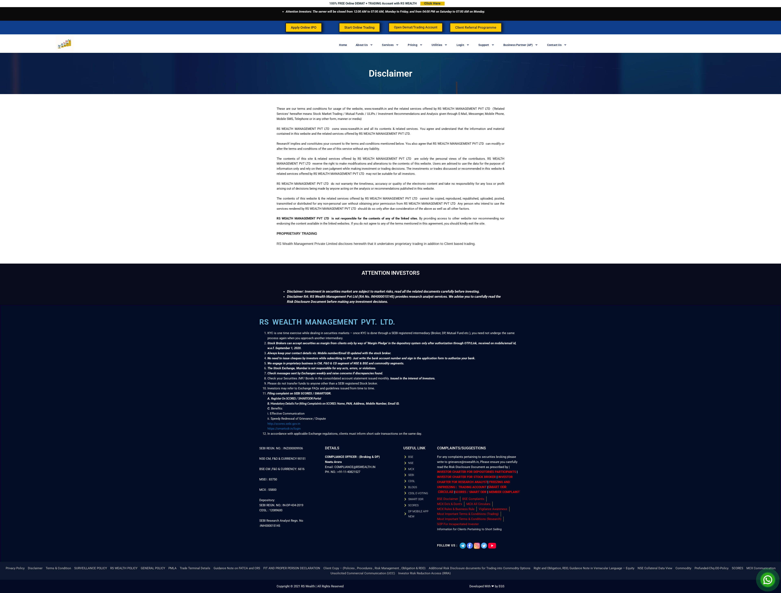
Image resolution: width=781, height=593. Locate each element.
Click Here (432, 3)
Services (388, 45)
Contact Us (554, 45)
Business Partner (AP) (518, 45)
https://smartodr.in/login (284, 428)
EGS (501, 586)
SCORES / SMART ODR (470, 492)
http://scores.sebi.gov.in (283, 424)
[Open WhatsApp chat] (768, 580)
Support (483, 45)
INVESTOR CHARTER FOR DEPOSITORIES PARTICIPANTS (476, 472)
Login (460, 45)
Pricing (412, 45)
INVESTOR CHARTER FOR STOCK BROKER (466, 477)
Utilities (437, 45)
